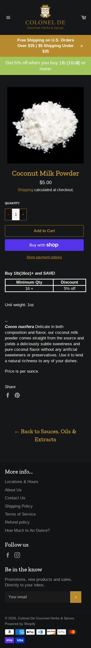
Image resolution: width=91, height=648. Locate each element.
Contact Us (15, 498)
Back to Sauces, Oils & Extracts (48, 435)
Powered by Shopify (20, 624)
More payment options (44, 257)
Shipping (25, 190)
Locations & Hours (21, 481)
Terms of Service (20, 514)
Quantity (12, 203)
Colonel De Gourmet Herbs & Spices (46, 618)
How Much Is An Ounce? (27, 530)
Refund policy (17, 522)
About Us (13, 490)
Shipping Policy (19, 506)
